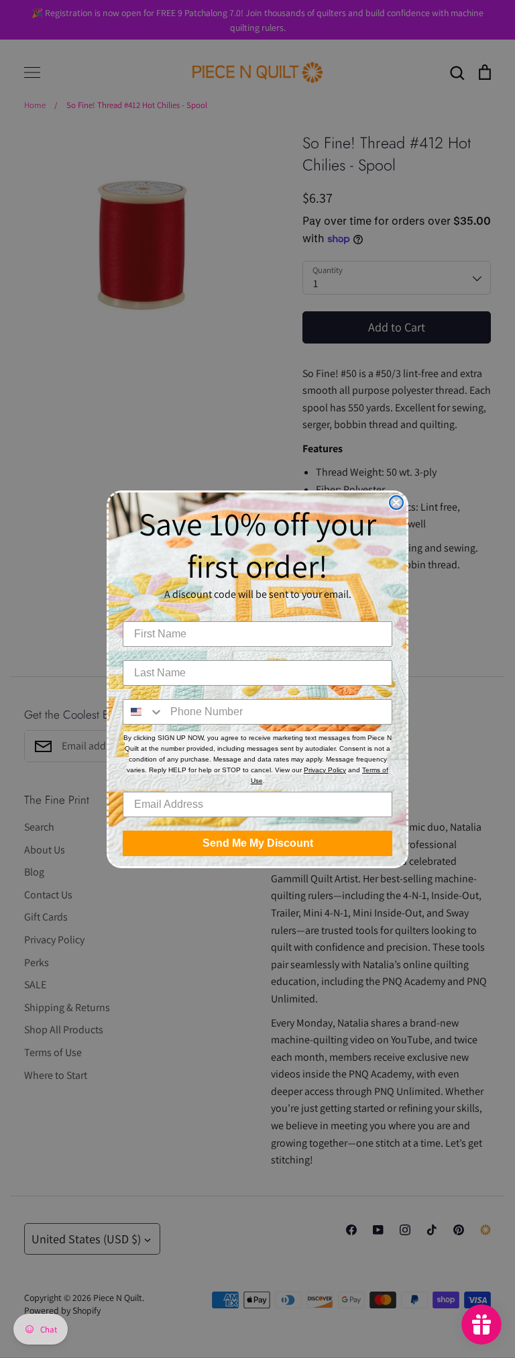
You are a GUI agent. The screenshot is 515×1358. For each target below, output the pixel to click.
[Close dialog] (396, 502)
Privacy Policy (325, 770)
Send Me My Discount (258, 843)
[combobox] (143, 712)
